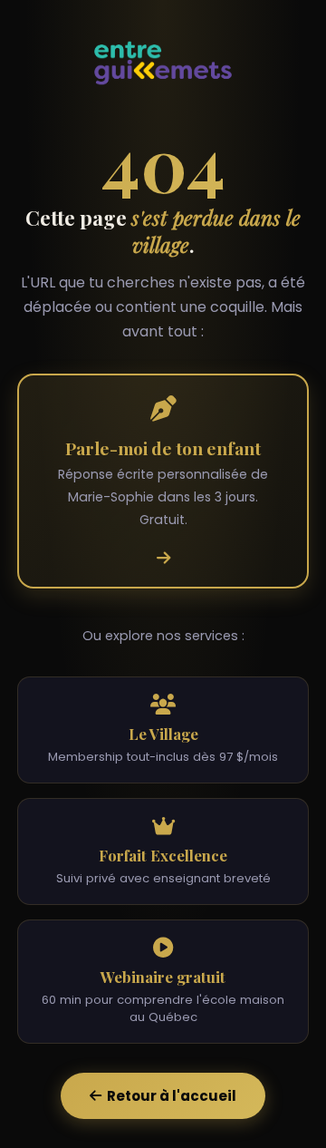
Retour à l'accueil (168, 1095)
